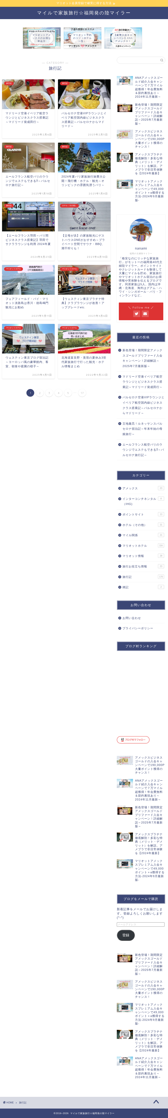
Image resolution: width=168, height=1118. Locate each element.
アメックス (142, 488)
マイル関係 (142, 535)
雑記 (142, 587)
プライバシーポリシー (138, 628)
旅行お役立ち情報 (142, 566)
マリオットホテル (143, 545)
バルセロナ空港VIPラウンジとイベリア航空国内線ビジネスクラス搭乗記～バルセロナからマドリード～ (144, 405)
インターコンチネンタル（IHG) (142, 501)
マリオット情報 (142, 556)
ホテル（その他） (142, 525)
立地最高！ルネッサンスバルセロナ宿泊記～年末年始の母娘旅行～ (142, 429)
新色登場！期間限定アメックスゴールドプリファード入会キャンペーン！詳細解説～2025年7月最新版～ (142, 358)
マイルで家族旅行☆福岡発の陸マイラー (84, 12)
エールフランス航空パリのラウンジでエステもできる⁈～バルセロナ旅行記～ (143, 450)
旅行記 (143, 577)
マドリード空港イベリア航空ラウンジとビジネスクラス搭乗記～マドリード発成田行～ (142, 382)
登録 (125, 935)
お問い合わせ (132, 618)
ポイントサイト (142, 514)
